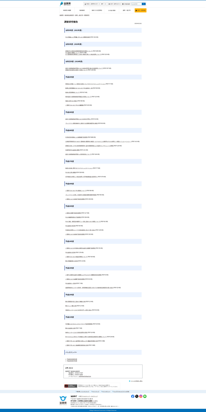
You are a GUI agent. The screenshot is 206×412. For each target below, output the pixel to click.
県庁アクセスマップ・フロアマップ (89, 396)
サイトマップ (95, 391)
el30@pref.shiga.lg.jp (85, 376)
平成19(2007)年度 (72, 361)
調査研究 (86, 15)
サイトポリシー (106, 391)
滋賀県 (61, 15)
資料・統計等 (79, 15)
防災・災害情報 (141, 10)
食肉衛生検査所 (69, 15)
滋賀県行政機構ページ (89, 401)
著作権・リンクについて (83, 391)
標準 (102, 4)
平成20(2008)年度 (72, 359)
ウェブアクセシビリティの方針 (121, 391)
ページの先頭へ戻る (136, 381)
